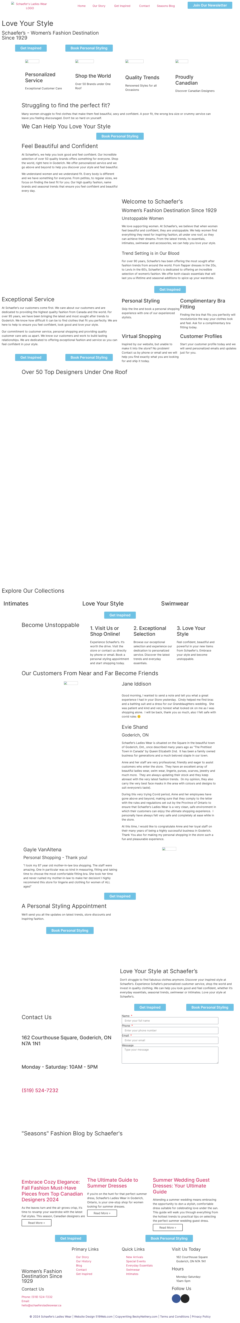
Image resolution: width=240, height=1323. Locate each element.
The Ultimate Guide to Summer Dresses (112, 1183)
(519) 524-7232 (40, 1090)
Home (82, 6)
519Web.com (104, 1316)
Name (126, 1015)
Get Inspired (122, 6)
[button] (120, 578)
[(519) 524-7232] (26, 1080)
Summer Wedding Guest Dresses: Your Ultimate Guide (181, 1186)
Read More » (36, 1223)
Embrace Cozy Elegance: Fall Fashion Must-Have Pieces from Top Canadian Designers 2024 (52, 1191)
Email (126, 1035)
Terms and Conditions (174, 1316)
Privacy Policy (201, 1316)
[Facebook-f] (176, 1298)
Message (128, 1045)
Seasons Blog (166, 6)
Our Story (99, 6)
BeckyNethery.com (144, 1316)
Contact (144, 6)
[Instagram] (185, 1298)
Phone (126, 1025)
